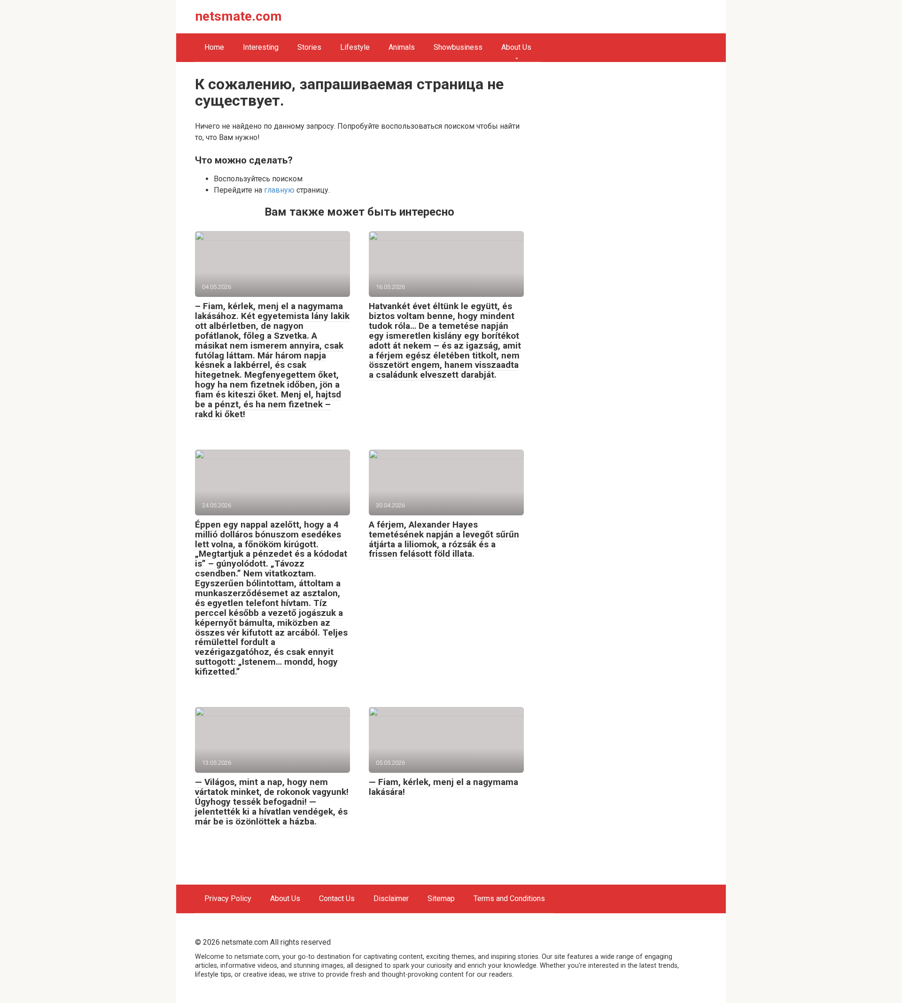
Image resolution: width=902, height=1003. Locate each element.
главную (279, 190)
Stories (309, 47)
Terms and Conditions (509, 898)
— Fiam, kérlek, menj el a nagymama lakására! (443, 787)
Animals (402, 47)
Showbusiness (458, 47)
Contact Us (337, 898)
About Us (516, 47)
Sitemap (441, 898)
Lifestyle (355, 47)
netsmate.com (238, 16)
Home (214, 47)
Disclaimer (391, 898)
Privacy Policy (227, 898)
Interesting (261, 47)
